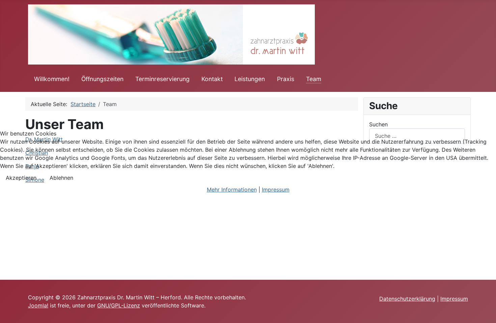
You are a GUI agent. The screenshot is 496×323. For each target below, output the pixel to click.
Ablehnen (61, 177)
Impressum (276, 189)
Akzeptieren (21, 177)
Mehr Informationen (232, 189)
